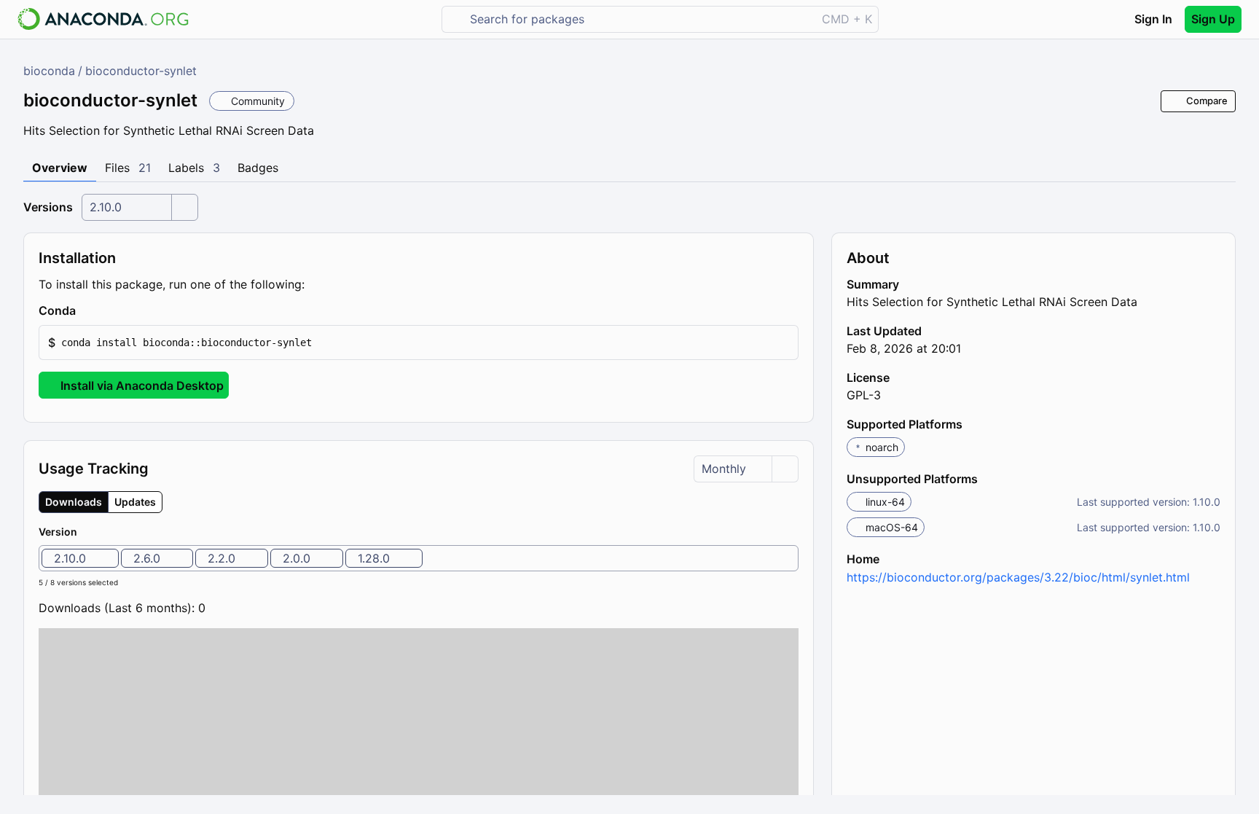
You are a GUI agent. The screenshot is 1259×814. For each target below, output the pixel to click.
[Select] (184, 207)
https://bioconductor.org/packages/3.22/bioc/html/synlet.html (1018, 577)
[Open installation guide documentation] (88, 311)
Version (58, 531)
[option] (80, 558)
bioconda (49, 70)
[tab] (59, 168)
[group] (100, 502)
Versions (48, 207)
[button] (419, 343)
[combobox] (639, 19)
